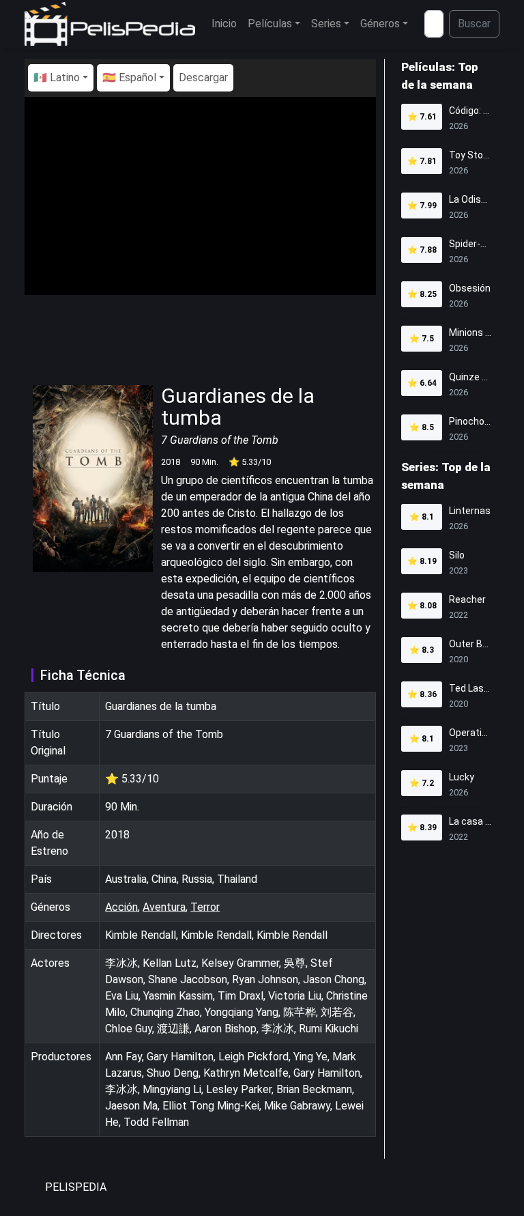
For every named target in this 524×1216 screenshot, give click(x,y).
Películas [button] (270, 23)
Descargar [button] (203, 77)
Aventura (164, 907)
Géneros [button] (380, 23)
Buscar (474, 23)
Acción (121, 907)
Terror (205, 907)
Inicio (224, 23)
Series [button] (326, 23)
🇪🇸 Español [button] (129, 77)
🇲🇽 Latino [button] (56, 77)
